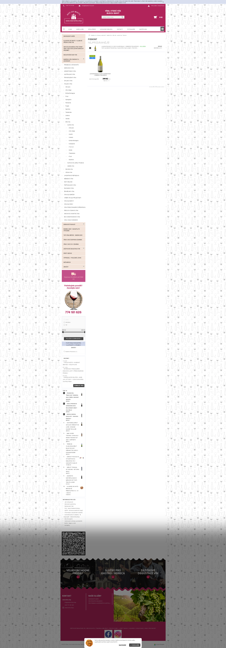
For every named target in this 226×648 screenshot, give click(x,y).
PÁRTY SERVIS (68, 253)
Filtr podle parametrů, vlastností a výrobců (73, 344)
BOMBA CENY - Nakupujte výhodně (72, 229)
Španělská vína (69, 191)
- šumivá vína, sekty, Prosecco (75, 163)
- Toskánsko (71, 153)
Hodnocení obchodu (106, 29)
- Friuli (70, 156)
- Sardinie (71, 159)
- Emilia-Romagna (73, 140)
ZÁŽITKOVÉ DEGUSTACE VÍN (77, 628)
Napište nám (143, 29)
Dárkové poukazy (69, 224)
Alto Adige (68, 90)
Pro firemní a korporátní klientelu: (99, 603)
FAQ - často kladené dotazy (72, 508)
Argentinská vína (70, 71)
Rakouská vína (69, 188)
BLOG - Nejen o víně (70, 523)
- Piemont (71, 147)
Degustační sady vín (70, 55)
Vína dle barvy (69, 201)
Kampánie (68, 99)
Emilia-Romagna (70, 93)
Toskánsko (69, 112)
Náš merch (67, 262)
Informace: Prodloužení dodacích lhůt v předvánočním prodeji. (73, 371)
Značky (66, 267)
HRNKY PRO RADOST (150, 628)
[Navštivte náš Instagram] (118, 634)
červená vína (69, 169)
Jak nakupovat (69, 502)
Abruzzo (68, 87)
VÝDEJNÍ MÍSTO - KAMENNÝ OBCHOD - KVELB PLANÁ (71, 363)
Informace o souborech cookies (73, 512)
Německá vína (68, 178)
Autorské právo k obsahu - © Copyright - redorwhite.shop (72, 516)
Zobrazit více (79, 385)
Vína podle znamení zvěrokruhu (74, 207)
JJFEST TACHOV (123, 628)
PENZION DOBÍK (113, 628)
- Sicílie (70, 150)
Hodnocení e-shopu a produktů (73, 521)
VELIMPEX (132, 628)
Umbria (68, 115)
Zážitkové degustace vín (72, 249)
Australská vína (69, 74)
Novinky (66, 358)
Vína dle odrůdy (69, 194)
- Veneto (70, 137)
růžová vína (69, 172)
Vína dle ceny (68, 204)
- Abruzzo (71, 128)
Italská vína (68, 84)
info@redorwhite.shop (70, 602)
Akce (67, 319)
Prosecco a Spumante (71, 65)
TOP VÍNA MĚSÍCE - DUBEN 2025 (73, 235)
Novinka (68, 322)
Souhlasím (135, 645)
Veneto (68, 118)
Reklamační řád (69, 506)
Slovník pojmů (68, 519)
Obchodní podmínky (70, 504)
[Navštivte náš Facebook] (108, 634)
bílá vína (68, 122)
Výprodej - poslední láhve (72, 258)
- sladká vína (70, 166)
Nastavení (122, 645)
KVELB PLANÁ (139, 628)
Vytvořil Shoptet (160, 644)
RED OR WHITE (91, 628)
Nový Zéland (68, 182)
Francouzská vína (70, 77)
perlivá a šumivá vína (71, 210)
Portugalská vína (70, 185)
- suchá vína (70, 125)
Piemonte (68, 103)
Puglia (67, 106)
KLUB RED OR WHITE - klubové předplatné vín (73, 41)
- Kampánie (71, 144)
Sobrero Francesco (71, 351)
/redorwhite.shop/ (69, 607)
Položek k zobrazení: (73, 338)
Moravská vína (69, 68)
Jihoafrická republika (71, 175)
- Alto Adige (71, 131)
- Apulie (70, 134)
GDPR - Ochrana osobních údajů (74, 510)
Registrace (161, 5)
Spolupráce (92, 29)
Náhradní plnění (69, 36)
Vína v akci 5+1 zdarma (71, 244)
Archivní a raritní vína (71, 213)
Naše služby (80, 29)
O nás (70, 29)
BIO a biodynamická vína (72, 217)
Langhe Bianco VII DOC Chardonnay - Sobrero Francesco (124, 46)
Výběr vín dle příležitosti (72, 198)
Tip (66, 325)
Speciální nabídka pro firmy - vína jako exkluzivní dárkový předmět (74, 48)
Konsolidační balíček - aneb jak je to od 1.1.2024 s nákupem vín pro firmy (73, 379)
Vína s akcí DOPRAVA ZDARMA (73, 239)
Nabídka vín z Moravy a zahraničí (71, 60)
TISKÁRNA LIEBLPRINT (102, 628)
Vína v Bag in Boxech (71, 220)
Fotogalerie (131, 29)
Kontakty (120, 29)
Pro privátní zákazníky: (95, 601)
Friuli (67, 96)
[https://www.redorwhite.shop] (74, 17)
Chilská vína (68, 80)
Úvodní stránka (64, 29)
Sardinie (68, 109)
